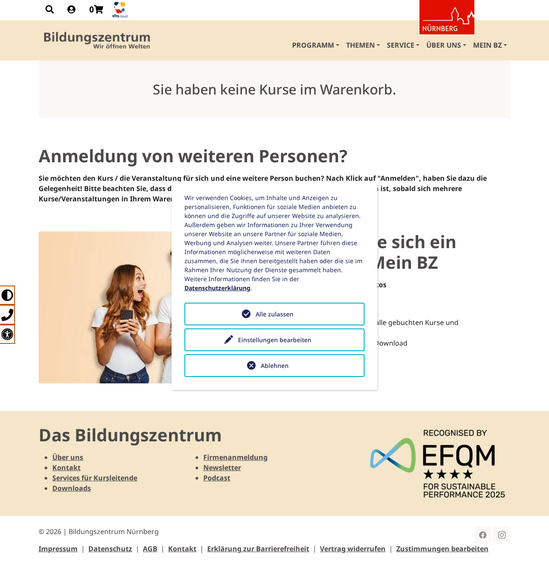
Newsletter (222, 467)
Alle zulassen (274, 314)
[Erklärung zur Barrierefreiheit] (7, 334)
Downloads (71, 488)
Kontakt (66, 467)
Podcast (216, 478)
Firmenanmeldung (235, 457)
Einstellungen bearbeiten (274, 340)
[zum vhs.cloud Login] (121, 9)
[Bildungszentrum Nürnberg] (98, 40)
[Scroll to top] (530, 552)
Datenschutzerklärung (217, 288)
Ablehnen (275, 365)
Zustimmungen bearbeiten (442, 548)
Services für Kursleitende (94, 478)
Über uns (67, 457)
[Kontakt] (7, 314)
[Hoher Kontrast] (7, 295)
